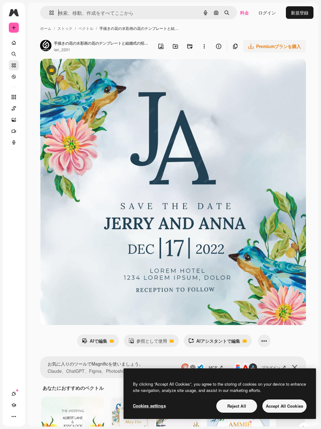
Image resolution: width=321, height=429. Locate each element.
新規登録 (299, 12)
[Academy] (14, 405)
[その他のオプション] (204, 46)
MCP (213, 367)
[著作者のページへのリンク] (45, 46)
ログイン (267, 12)
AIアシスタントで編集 (214, 342)
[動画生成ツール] (14, 131)
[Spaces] (14, 108)
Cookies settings (149, 406)
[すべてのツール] (14, 97)
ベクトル (85, 28)
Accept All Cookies (284, 406)
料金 (244, 12)
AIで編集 (94, 342)
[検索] (14, 54)
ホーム (45, 28)
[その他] (14, 416)
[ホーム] (14, 43)
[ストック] (14, 65)
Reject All (236, 406)
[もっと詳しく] (14, 77)
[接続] (14, 394)
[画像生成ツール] (14, 120)
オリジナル (83, 71)
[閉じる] (294, 367)
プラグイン (270, 367)
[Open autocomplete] (49, 12)
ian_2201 (62, 49)
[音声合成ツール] (14, 142)
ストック (64, 28)
